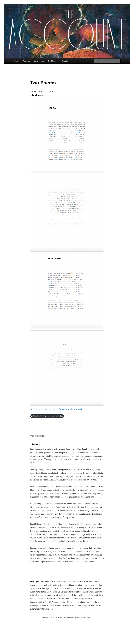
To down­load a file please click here (47, 416)
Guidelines (65, 61)
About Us (26, 61)
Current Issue (39, 61)
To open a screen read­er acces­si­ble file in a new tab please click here (58, 409)
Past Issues (52, 61)
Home (16, 61)
